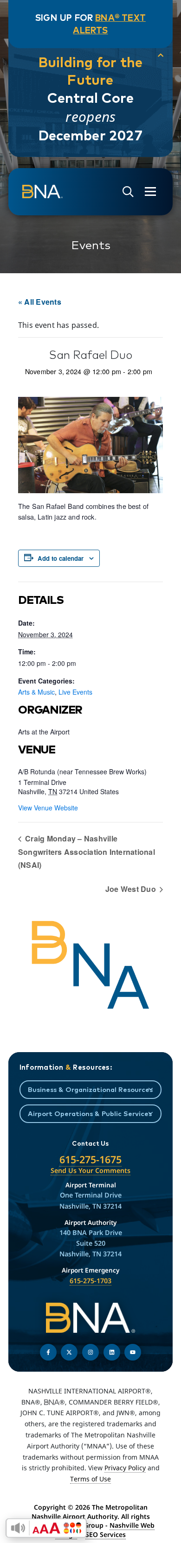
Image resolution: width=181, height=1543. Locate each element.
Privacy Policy (125, 1467)
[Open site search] (128, 192)
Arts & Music (36, 691)
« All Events (39, 301)
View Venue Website (48, 807)
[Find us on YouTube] (132, 1352)
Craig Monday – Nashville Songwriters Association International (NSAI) (86, 851)
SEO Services (105, 1534)
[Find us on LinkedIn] (111, 1352)
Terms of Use (90, 1478)
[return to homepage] (42, 191)
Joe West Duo (131, 889)
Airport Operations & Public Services (90, 1113)
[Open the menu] (150, 191)
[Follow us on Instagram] (90, 1352)
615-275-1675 (90, 1159)
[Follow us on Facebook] (48, 1352)
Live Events (75, 691)
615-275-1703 (90, 1280)
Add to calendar (61, 558)
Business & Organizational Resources (90, 1089)
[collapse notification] (160, 55)
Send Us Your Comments (90, 1170)
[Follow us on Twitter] (69, 1352)
